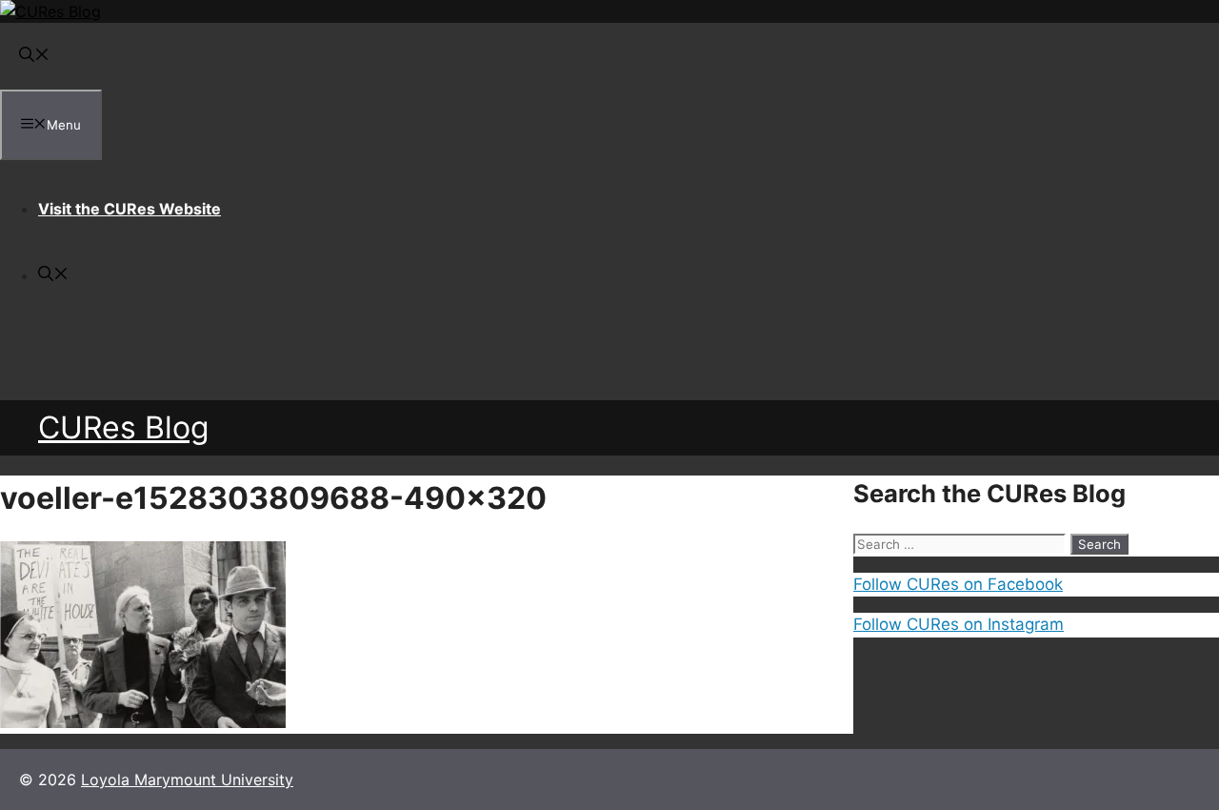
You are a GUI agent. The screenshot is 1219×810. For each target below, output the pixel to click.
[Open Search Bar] (34, 56)
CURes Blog (124, 427)
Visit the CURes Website (129, 208)
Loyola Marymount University (187, 779)
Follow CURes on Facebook (958, 584)
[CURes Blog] (50, 11)
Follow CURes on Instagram (958, 624)
